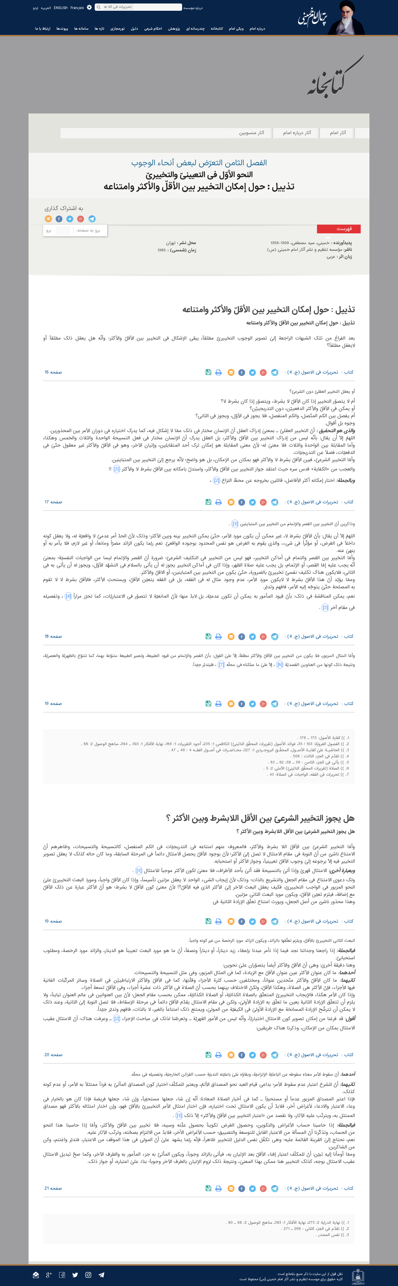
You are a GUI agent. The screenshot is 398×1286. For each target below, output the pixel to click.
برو (48, 230)
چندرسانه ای (195, 28)
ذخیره (210, 372)
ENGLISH (61, 8)
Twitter (70, 218)
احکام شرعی (153, 28)
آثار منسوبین (251, 132)
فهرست (344, 229)
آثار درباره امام (297, 132)
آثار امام (338, 132)
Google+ (81, 218)
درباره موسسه (193, 8)
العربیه (46, 8)
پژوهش (174, 28)
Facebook (59, 218)
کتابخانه (217, 28)
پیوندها (62, 28)
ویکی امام (236, 28)
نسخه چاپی (219, 372)
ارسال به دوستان (48, 218)
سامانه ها (81, 28)
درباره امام (257, 28)
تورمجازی (117, 28)
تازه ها (99, 28)
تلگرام (92, 218)
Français (77, 8)
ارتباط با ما (42, 28)
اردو (35, 8)
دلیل (134, 28)
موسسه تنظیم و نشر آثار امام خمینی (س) (289, 1279)
